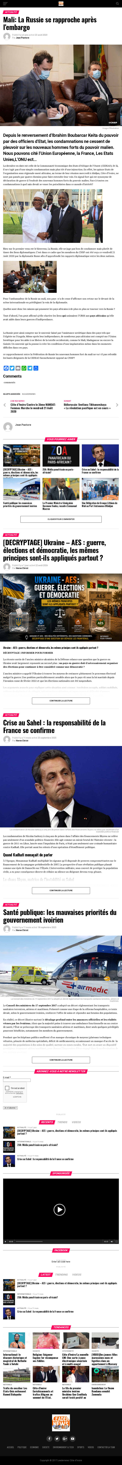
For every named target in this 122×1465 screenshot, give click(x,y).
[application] (61, 1211)
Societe (45, 1447)
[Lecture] (5, 1241)
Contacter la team (106, 1447)
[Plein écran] (116, 1241)
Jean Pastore (22, 38)
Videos (91, 1447)
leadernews (29, 394)
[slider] (29, 1241)
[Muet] (112, 1241)
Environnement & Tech (63, 1447)
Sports (80, 1447)
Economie (34, 1447)
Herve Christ (22, 568)
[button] (59, 1210)
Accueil (10, 1447)
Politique (22, 1447)
